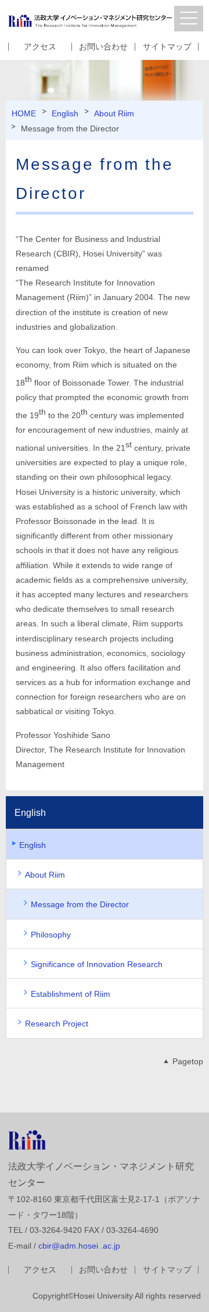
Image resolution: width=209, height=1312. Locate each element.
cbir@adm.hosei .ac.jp (79, 1245)
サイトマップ (167, 46)
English (65, 113)
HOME (24, 113)
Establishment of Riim (70, 994)
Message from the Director (80, 904)
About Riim (114, 113)
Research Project (56, 1023)
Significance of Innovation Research (97, 964)
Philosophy (51, 934)
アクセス (40, 46)
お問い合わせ (103, 46)
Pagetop (187, 1061)
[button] (188, 18)
